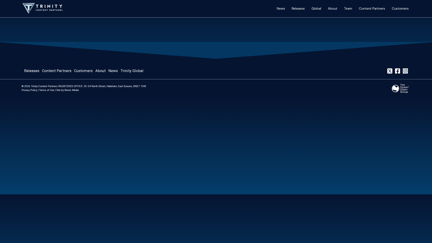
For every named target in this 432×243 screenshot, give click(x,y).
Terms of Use (46, 90)
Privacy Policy (29, 90)
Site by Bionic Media (67, 90)
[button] (32, 71)
